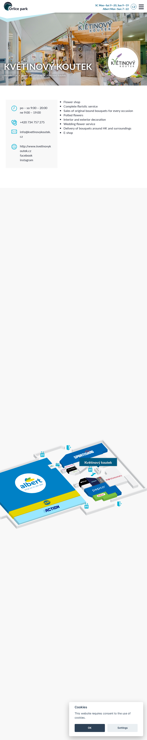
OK (89, 727)
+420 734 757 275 (32, 122)
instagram (26, 160)
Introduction (10, 75)
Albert (106, 9)
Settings (123, 727)
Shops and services (32, 75)
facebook (26, 155)
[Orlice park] (16, 6)
